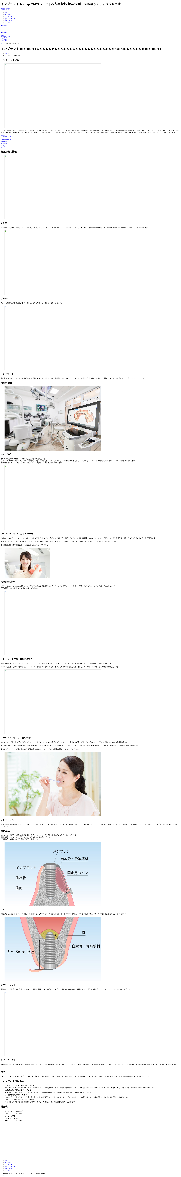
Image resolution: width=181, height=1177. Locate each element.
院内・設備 (8, 20)
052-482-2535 (5, 1131)
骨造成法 (4, 143)
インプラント (9, 16)
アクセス (8, 22)
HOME (7, 54)
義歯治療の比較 (6, 139)
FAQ (2, 145)
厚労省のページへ (7, 136)
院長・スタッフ (10, 18)
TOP (6, 12)
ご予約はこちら (10, 1142)
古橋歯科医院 (5, 9)
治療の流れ (4, 141)
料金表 (3, 147)
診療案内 (8, 14)
